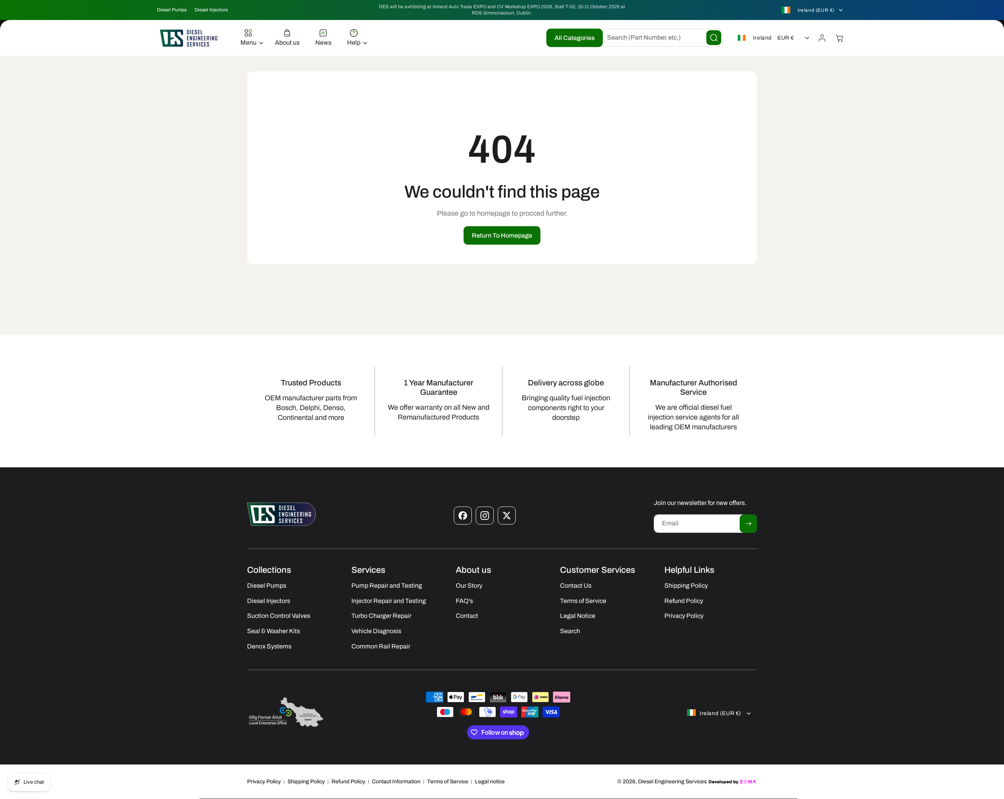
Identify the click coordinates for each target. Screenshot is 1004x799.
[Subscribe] (748, 523)
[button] (250, 38)
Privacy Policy (264, 781)
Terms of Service (447, 781)
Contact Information (396, 781)
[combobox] (658, 37)
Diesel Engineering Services (672, 781)
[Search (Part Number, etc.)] (713, 37)
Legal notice (490, 781)
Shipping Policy (306, 781)
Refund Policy (348, 781)
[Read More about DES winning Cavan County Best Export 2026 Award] (286, 727)
